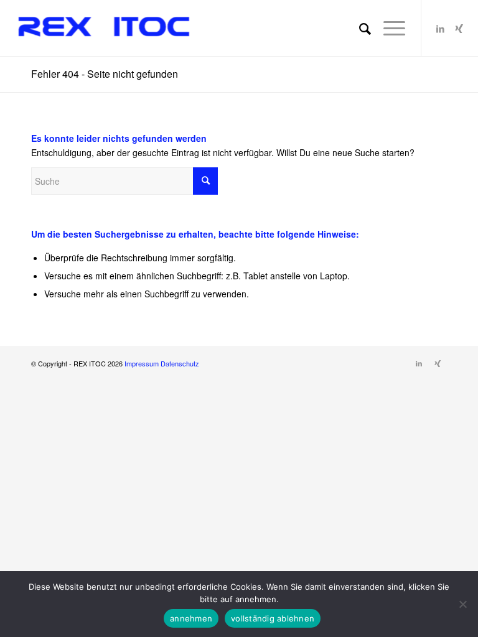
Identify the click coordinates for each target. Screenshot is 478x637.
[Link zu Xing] (459, 28)
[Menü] (388, 28)
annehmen (191, 618)
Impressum (142, 363)
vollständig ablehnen (272, 618)
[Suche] (359, 28)
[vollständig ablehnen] (462, 604)
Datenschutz (180, 363)
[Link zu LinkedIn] (440, 28)
